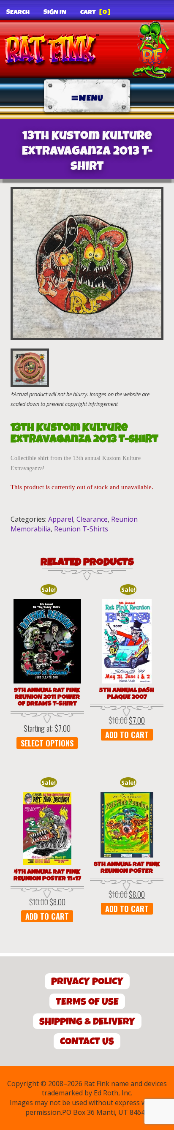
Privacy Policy (87, 981)
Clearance (92, 519)
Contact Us (87, 1041)
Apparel (60, 519)
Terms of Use (87, 1002)
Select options (47, 743)
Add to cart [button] (127, 734)
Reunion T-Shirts (81, 529)
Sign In (55, 12)
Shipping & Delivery (87, 1022)
